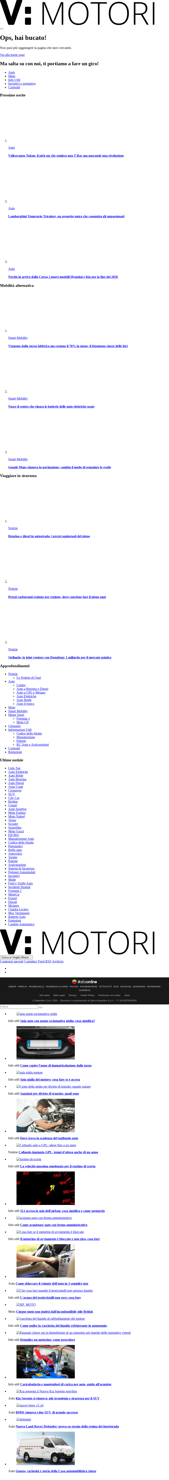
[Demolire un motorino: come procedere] (88, 1333)
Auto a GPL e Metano (30, 692)
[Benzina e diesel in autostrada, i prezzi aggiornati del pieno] (88, 502)
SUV (11, 794)
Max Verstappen (18, 913)
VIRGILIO (22, 987)
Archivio (57, 961)
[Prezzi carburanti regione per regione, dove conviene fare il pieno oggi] (88, 563)
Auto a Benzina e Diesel (32, 689)
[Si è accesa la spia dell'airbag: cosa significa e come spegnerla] (88, 1188)
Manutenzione (25, 737)
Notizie (13, 528)
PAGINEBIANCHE (88, 987)
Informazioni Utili (20, 729)
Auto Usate (15, 786)
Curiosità (14, 87)
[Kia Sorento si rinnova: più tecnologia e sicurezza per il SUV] (88, 1391)
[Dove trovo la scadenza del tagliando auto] (88, 1116)
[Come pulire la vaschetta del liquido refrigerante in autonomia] (88, 1319)
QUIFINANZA (139, 987)
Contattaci (30, 961)
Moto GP (22, 722)
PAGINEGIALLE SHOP (57, 987)
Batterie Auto (17, 917)
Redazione (15, 752)
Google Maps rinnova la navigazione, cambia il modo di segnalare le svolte (59, 467)
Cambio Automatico (21, 924)
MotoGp (13, 894)
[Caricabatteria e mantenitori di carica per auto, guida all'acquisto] (88, 1362)
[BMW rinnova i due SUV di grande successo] (88, 1405)
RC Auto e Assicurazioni (32, 744)
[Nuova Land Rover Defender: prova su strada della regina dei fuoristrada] (88, 1419)
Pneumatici (15, 846)
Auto (11, 72)
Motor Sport (16, 715)
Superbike (14, 827)
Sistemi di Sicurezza (21, 868)
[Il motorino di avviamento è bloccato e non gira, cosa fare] (88, 1232)
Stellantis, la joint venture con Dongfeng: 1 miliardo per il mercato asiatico (59, 657)
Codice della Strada (29, 733)
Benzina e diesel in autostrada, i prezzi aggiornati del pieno (49, 536)
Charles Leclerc (18, 909)
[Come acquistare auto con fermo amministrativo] (88, 1218)
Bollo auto (15, 850)
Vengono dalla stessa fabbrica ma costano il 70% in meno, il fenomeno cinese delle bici (68, 346)
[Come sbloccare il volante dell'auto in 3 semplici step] (88, 1261)
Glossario (14, 726)
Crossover (14, 790)
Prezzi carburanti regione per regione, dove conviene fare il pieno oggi (57, 597)
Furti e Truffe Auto (20, 883)
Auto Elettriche (26, 696)
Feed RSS (44, 961)
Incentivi (14, 876)
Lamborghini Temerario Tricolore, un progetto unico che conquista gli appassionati (66, 216)
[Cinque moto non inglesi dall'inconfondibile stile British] (88, 1305)
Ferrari (12, 898)
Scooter (13, 824)
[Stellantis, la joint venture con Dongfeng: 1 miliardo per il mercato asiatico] (88, 623)
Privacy (73, 995)
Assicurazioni (17, 864)
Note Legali (59, 995)
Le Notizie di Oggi (28, 677)
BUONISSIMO (154, 987)
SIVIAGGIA (125, 987)
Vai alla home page (12, 55)
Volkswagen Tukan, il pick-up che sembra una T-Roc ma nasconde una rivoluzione (66, 155)
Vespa (12, 820)
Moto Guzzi (16, 831)
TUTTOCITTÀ (105, 987)
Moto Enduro (17, 812)
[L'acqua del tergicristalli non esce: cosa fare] (88, 1290)
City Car (13, 798)
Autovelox (15, 853)
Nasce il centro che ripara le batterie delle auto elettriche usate (51, 406)
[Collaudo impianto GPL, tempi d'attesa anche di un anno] (88, 1145)
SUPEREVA (84, 990)
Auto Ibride (24, 700)
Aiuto (127, 995)
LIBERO (12, 987)
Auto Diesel (16, 783)
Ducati (12, 902)
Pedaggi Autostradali (21, 872)
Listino (21, 685)
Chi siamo (45, 995)
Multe (12, 879)
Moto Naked (16, 816)
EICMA (13, 835)
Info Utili (14, 80)
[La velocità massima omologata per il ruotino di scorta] (88, 1159)
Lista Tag (14, 768)
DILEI (116, 987)
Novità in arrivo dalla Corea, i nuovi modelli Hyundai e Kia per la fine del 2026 (63, 277)
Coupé (12, 805)
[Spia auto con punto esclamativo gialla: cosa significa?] (88, 1014)
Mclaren (13, 905)
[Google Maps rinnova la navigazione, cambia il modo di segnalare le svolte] (88, 433)
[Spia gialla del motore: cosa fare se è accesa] (88, 1072)
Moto (11, 76)
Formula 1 (23, 718)
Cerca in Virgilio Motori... (16, 957)
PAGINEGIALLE (36, 987)
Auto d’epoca (25, 703)
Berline (13, 801)
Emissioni (14, 920)
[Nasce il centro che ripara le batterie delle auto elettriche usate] (88, 372)
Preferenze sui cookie (110, 995)
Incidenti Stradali (19, 887)
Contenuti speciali (11, 961)
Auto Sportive (17, 809)
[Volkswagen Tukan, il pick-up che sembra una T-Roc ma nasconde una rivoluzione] (88, 121)
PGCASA (74, 987)
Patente (21, 741)
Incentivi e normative (22, 83)
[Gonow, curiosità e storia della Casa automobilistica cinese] (88, 1449)
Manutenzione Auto (21, 838)
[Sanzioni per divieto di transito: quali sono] (88, 1086)
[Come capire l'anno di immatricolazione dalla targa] (88, 1043)
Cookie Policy (88, 995)
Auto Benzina (17, 779)
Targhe (12, 857)
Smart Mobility (18, 337)
